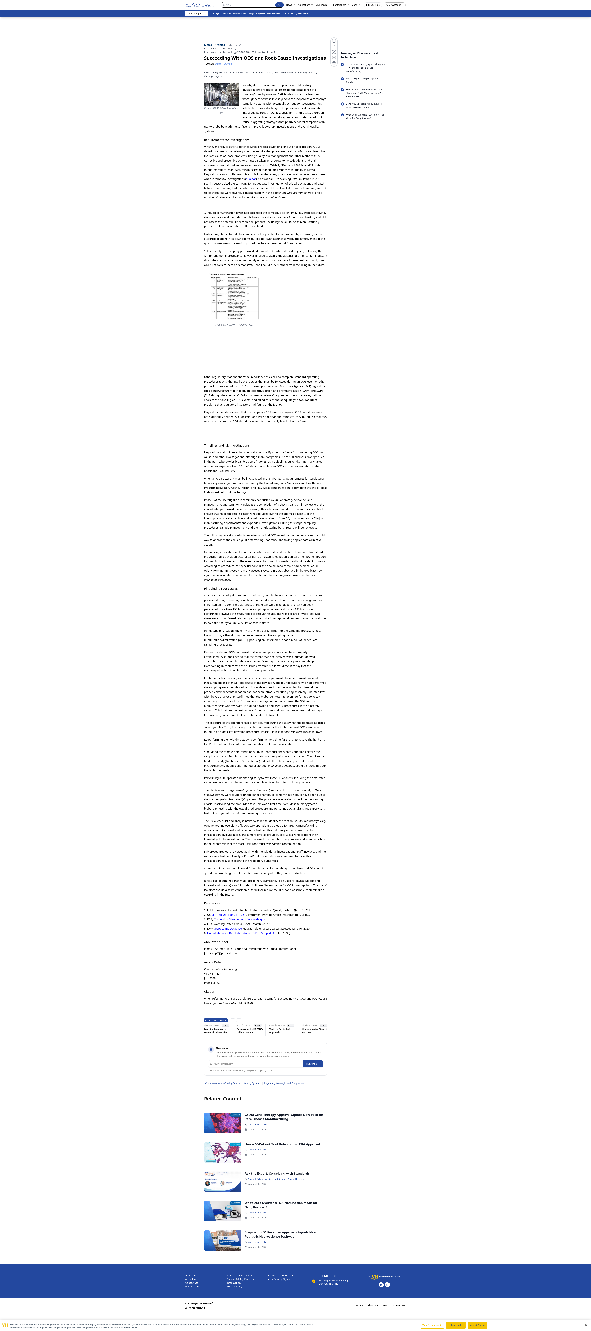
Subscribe (311, 1063)
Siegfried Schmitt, (278, 1179)
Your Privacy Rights (279, 1279)
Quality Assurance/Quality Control (222, 1083)
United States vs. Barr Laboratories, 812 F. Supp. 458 (241, 933)
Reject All (456, 1325)
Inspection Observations (230, 919)
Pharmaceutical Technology (220, 48)
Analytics (227, 13)
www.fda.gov (256, 919)
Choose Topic (194, 13)
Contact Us (191, 1283)
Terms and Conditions (280, 1275)
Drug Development (256, 13)
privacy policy (266, 1070)
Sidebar (251, 179)
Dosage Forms (239, 13)
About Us (190, 1275)
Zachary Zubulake (257, 1124)
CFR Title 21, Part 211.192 (227, 915)
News (385, 1305)
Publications (304, 4)
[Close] (586, 1325)
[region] (295, 1325)
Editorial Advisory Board (241, 1275)
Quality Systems (302, 13)
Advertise (190, 1279)
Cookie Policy (130, 1327)
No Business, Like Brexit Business (282, 1031)
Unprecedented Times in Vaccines (250, 1031)
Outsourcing (288, 13)
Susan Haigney (296, 1179)
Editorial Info (192, 1286)
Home (359, 1305)
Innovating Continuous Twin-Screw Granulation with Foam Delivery (314, 1031)
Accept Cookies (478, 1325)
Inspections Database (228, 928)
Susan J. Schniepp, (257, 1179)
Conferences (339, 4)
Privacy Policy (234, 1286)
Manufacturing (273, 13)
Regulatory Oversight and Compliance (284, 1083)
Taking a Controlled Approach (214, 1031)
